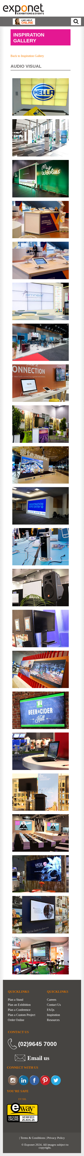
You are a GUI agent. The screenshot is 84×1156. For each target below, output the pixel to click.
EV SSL (22, 1099)
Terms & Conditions (33, 1137)
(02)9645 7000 (37, 1044)
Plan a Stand (15, 999)
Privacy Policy (56, 1137)
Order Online (16, 1020)
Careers (51, 999)
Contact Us (54, 1004)
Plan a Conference (19, 1009)
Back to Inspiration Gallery (27, 56)
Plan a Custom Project (21, 1015)
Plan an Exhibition (19, 1004)
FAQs (50, 1009)
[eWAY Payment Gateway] (22, 1112)
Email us (38, 1058)
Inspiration (53, 1015)
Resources (53, 1020)
